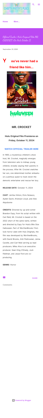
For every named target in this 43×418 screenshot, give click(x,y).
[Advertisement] (21, 367)
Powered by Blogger (23, 400)
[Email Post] (4, 278)
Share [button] (34, 278)
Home (5, 22)
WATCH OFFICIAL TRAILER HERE (21, 149)
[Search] (33, 4)
